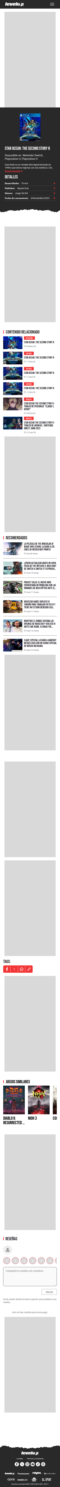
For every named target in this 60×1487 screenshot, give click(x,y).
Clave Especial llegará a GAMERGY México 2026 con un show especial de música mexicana (40, 643)
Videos (29, 399)
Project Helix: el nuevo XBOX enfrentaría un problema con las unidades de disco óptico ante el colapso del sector (40, 586)
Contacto (19, 1459)
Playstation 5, (13, 159)
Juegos (29, 353)
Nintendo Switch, (33, 155)
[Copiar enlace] (29, 969)
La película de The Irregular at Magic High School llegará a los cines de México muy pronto (39, 546)
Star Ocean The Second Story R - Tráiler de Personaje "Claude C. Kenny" (39, 406)
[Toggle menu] (52, 4)
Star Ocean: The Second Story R (27, 148)
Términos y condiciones (35, 1459)
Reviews (29, 338)
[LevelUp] (10, 1474)
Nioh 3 (32, 1118)
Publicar (49, 1291)
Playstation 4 (30, 159)
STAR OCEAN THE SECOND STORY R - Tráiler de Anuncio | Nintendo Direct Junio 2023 (39, 425)
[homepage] (14, 4)
